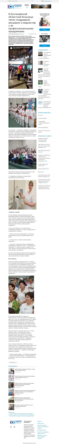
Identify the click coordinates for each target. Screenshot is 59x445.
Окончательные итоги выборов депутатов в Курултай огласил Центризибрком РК (44, 104)
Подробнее (44, 29)
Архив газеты (40, 423)
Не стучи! (40, 115)
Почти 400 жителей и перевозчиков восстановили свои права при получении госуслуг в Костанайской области (44, 73)
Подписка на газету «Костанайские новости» (42, 437)
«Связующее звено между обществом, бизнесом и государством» (44, 181)
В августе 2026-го (42, 168)
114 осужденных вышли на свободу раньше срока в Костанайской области (44, 55)
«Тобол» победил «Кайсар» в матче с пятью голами (44, 83)
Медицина (22, 33)
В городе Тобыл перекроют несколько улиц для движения (22, 415)
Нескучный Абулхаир (43, 127)
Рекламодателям (41, 430)
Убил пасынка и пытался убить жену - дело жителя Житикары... (44, 146)
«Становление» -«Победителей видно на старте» (44, 123)
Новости (39, 421)
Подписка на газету (47, 1)
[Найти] (42, 1)
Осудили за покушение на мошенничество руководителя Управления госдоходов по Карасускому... (44, 158)
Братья (39, 171)
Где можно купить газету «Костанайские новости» (42, 427)
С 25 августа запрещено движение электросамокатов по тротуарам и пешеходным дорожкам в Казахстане (44, 94)
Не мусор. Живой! (42, 118)
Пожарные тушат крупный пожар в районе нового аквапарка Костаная (44, 187)
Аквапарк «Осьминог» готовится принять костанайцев (43, 140)
